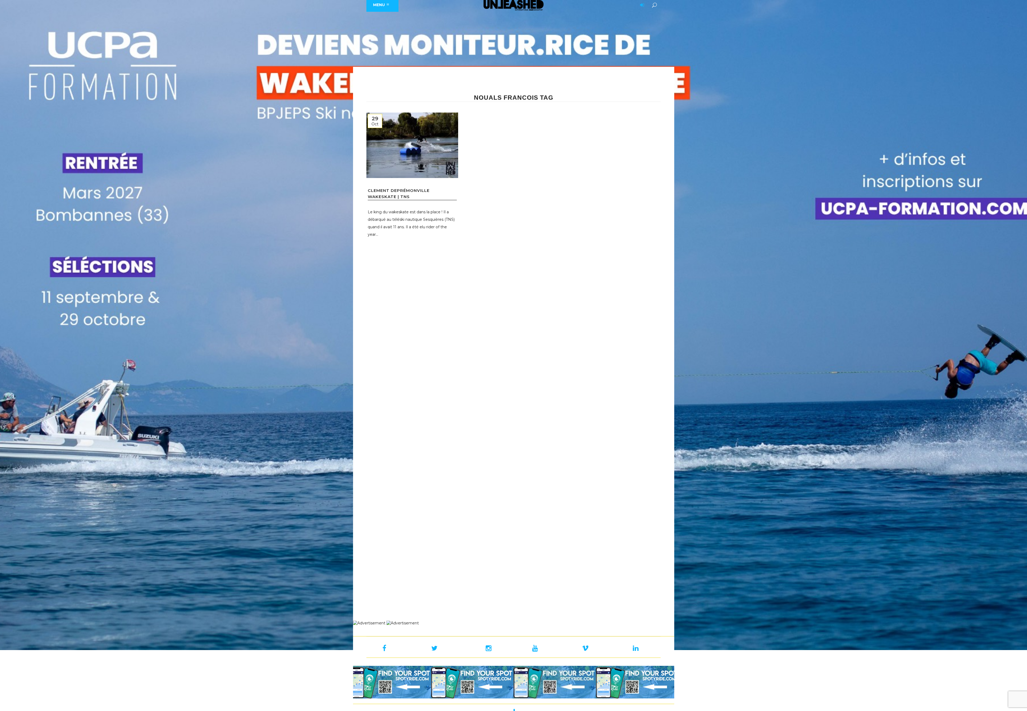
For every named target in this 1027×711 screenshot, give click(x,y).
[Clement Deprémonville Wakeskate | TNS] (412, 145)
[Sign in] (641, 5)
